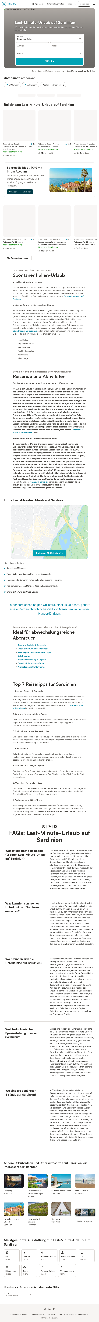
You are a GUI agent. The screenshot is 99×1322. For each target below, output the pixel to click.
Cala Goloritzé (24, 656)
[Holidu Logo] (14, 4)
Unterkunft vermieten (55, 4)
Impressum (51, 1314)
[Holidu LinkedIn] (49, 1309)
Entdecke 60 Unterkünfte (49, 553)
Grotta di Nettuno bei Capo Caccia (33, 648)
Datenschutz (69, 1314)
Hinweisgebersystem (49, 1318)
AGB (60, 1314)
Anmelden (71, 4)
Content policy (82, 1314)
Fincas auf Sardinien (39, 482)
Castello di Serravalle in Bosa (31, 663)
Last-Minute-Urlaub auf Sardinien (81, 71)
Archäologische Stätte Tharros (32, 667)
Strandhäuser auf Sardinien (25, 331)
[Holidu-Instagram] (44, 1309)
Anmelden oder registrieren (20, 192)
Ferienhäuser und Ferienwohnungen (46, 71)
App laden (39, 4)
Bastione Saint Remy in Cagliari (32, 659)
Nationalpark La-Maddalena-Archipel (34, 652)
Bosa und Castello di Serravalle (32, 645)
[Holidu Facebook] (54, 1309)
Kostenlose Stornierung (53, 85)
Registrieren (84, 4)
